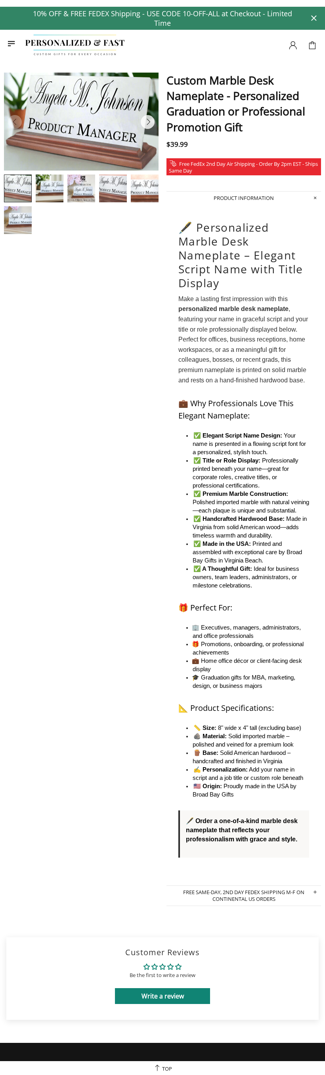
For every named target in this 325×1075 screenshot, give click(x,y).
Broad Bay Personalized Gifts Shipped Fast (74, 45)
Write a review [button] (162, 996)
